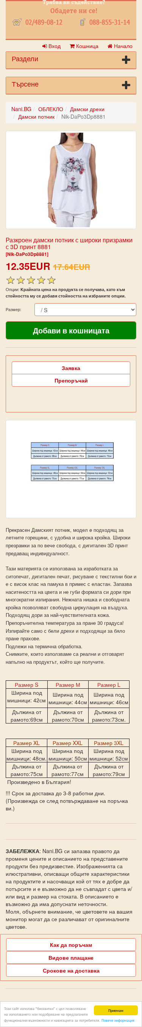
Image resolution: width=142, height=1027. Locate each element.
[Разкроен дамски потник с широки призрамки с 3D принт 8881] (71, 180)
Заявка (71, 368)
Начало (122, 46)
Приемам (115, 1010)
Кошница (86, 46)
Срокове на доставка (71, 970)
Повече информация (117, 1020)
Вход (54, 46)
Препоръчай (71, 380)
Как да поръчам (71, 944)
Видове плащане (71, 957)
